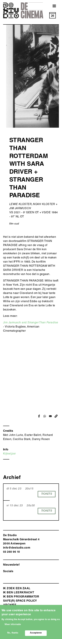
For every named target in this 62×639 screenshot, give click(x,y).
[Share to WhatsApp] (45, 416)
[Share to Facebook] (39, 416)
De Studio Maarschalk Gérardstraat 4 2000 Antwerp (21, 539)
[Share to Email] (50, 416)
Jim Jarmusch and (15, 322)
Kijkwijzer (9, 454)
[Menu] (52, 6)
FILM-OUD (14, 224)
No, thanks (12, 633)
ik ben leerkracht (18, 592)
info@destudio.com (16, 548)
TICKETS (46, 494)
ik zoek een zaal (16, 588)
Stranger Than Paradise (42, 322)
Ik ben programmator (21, 597)
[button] (56, 416)
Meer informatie (13, 624)
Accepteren (36, 633)
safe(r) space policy (20, 601)
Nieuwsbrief (11, 565)
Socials (8, 571)
